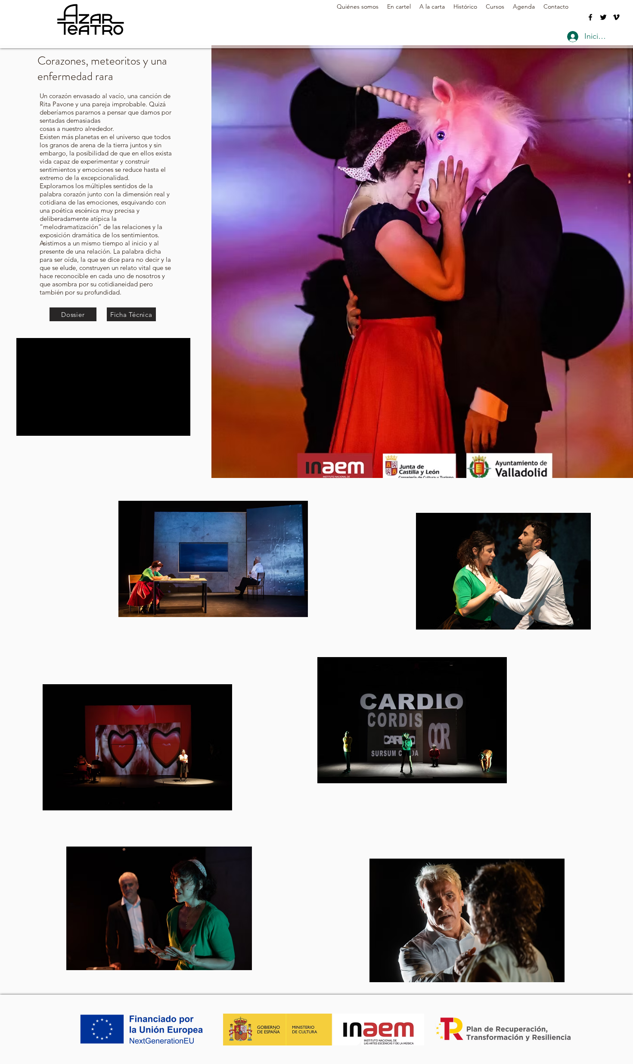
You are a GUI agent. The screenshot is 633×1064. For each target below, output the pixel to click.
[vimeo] (616, 17)
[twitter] (603, 17)
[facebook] (590, 17)
